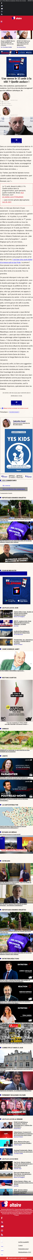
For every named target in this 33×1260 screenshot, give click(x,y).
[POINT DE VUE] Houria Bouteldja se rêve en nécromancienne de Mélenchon (23, 43)
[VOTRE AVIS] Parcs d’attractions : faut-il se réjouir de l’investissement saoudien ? (15, 883)
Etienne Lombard (18, 644)
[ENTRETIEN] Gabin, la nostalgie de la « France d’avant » (16, 1043)
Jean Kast (16, 626)
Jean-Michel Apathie (7, 105)
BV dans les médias (9, 832)
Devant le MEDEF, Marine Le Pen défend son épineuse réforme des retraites (8, 43)
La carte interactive (10, 805)
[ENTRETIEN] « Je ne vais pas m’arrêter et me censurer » (16, 1023)
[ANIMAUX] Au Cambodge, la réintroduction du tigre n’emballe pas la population (15, 750)
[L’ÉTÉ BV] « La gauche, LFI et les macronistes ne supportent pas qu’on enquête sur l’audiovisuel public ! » (16, 778)
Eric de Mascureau (18, 634)
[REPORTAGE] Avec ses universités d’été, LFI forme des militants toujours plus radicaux (16, 541)
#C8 (22, 193)
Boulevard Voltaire (18, 1136)
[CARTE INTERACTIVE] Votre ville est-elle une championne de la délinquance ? (13, 827)
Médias (5, 103)
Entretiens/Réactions (10, 959)
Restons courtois (9, 678)
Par (6, 47)
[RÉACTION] (15, 1002)
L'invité (4, 756)
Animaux (5, 729)
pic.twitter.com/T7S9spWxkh (12, 197)
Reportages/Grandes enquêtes (14, 498)
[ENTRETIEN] (15, 980)
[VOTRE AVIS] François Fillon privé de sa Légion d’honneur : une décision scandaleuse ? (13, 904)
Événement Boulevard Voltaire (14, 1095)
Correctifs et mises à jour (12, 1048)
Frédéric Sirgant (18, 1144)
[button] (16, 565)
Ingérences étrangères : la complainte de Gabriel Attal (15, 1090)
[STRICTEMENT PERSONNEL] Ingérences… (12, 670)
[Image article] (8, 34)
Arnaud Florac (17, 1128)
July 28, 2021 (6, 202)
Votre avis (6, 861)
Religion (9, 103)
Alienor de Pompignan (19, 616)
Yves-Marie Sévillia (18, 1153)
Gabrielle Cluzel (17, 1168)
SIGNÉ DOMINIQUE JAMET (10, 649)
